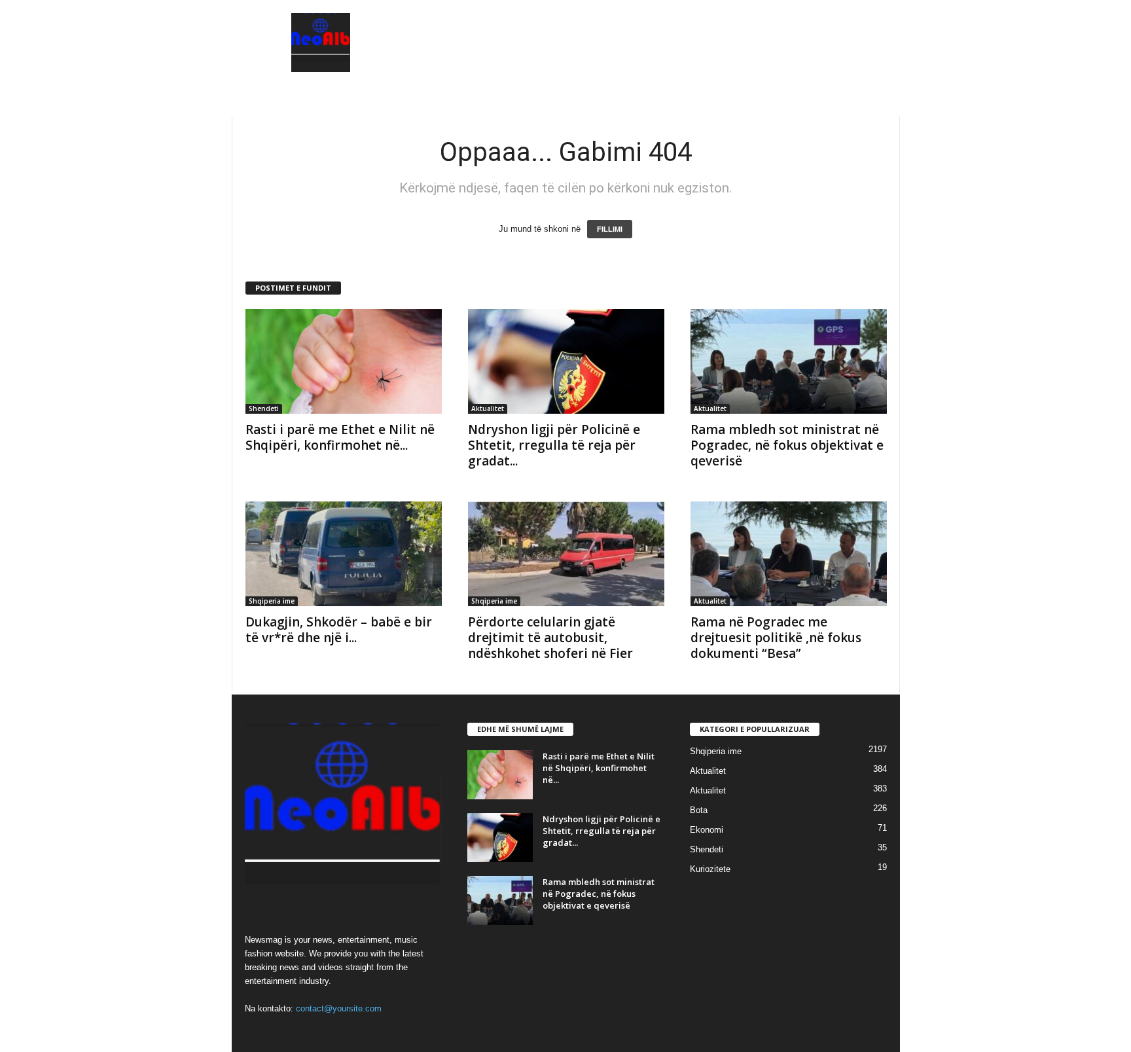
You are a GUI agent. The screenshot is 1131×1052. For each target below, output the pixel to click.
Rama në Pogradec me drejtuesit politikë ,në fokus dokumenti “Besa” (776, 637)
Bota (699, 810)
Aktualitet (487, 408)
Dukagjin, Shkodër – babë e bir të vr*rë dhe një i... (338, 629)
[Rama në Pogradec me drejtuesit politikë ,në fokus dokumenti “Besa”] (789, 553)
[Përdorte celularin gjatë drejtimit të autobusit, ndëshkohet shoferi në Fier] (566, 553)
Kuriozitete (710, 869)
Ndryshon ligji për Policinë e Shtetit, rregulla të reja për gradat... (554, 445)
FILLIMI (609, 229)
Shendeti (264, 408)
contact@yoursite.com (339, 1008)
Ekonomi (706, 830)
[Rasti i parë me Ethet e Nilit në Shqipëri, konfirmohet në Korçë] (343, 361)
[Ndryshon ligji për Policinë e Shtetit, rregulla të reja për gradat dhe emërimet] (566, 361)
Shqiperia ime (272, 601)
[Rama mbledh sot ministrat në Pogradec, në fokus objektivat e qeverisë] (789, 361)
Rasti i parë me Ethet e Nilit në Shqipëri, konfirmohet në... (340, 437)
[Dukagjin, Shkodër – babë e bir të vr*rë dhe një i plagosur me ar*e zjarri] (343, 553)
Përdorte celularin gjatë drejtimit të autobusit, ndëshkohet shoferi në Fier (550, 637)
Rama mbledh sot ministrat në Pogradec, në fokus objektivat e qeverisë (787, 445)
